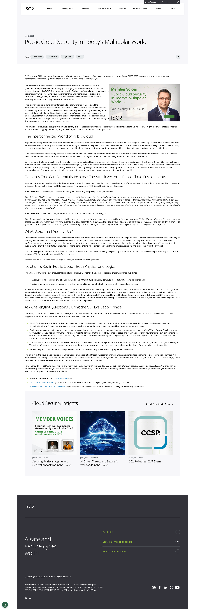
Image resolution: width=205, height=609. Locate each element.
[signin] (163, 2)
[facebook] (160, 587)
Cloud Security (37, 57)
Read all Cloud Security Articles (158, 404)
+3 (79, 57)
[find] (158, 2)
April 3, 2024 (29, 36)
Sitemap (28, 598)
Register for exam (150, 2)
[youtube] (177, 587)
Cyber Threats (52, 57)
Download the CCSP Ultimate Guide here (48, 386)
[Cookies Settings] (5, 605)
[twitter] (171, 587)
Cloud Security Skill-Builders (42, 382)
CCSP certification (60, 378)
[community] (154, 587)
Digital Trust (67, 57)
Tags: (27, 57)
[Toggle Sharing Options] (178, 57)
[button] (178, 2)
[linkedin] (165, 587)
